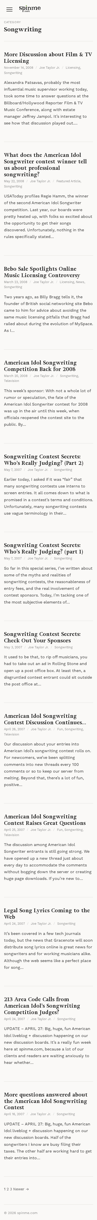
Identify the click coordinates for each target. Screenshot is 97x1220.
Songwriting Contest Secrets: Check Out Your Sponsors (42, 637)
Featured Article (68, 181)
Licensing (73, 68)
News (80, 282)
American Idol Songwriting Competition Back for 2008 (40, 366)
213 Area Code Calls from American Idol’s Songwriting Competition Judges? (42, 1006)
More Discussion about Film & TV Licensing (48, 57)
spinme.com (27, 1213)
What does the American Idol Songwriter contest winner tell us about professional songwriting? (45, 164)
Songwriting (13, 73)
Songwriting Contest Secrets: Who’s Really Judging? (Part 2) (43, 460)
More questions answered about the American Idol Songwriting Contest (46, 1101)
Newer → (21, 1189)
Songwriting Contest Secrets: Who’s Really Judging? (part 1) (43, 548)
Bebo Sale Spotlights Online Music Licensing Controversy (42, 272)
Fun (60, 729)
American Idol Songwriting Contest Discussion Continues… (45, 719)
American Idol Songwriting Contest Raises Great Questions (45, 820)
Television (11, 381)
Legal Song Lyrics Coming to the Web (47, 913)
